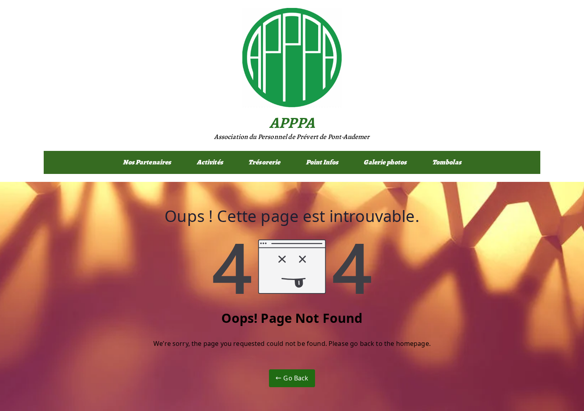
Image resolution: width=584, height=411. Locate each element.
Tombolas (446, 162)
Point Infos (322, 162)
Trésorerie (264, 162)
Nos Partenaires (147, 162)
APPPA (292, 122)
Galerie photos (385, 162)
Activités (210, 162)
